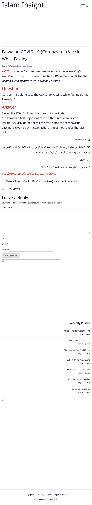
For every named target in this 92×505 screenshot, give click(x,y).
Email (5, 244)
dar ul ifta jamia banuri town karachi (18, 66)
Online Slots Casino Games (78, 369)
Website (5, 250)
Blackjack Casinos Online (79, 340)
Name (5, 238)
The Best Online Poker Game (78, 360)
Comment (7, 207)
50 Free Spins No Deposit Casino (76, 331)
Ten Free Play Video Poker (79, 379)
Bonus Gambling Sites (81, 389)
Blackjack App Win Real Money (77, 350)
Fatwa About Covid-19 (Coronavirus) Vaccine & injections (43, 181)
